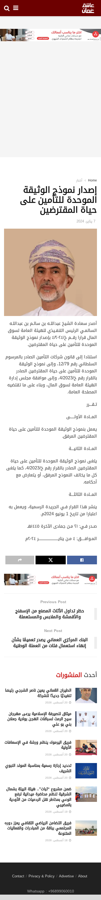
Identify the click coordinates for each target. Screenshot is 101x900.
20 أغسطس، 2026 (56, 702)
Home (92, 180)
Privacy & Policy (42, 876)
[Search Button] (6, 8)
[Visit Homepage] (88, 8)
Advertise (66, 876)
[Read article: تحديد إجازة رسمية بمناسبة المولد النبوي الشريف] (86, 770)
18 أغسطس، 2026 (56, 840)
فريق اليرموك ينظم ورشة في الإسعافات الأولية (38, 745)
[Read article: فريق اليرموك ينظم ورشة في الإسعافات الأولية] (86, 747)
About (82, 876)
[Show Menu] (15, 8)
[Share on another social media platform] (19, 560)
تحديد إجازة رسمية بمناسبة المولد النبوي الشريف (38, 768)
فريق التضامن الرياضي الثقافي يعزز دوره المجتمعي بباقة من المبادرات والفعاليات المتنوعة (38, 828)
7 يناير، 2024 (85, 221)
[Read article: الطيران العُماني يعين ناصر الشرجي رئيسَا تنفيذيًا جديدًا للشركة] (86, 695)
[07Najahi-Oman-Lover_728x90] (50, 35)
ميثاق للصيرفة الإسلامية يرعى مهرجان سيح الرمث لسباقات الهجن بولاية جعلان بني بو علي (39, 719)
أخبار (79, 180)
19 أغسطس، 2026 (56, 811)
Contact (18, 876)
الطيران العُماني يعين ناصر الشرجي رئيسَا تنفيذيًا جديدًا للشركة (38, 693)
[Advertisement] (50, 106)
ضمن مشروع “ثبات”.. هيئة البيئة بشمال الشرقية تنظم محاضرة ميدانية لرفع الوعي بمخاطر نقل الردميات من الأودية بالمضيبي (38, 797)
